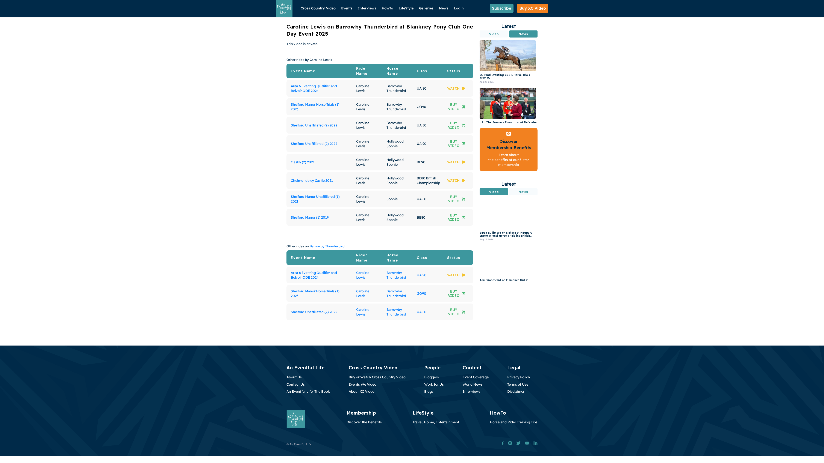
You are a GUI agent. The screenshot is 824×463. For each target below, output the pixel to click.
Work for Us (434, 384)
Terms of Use (517, 384)
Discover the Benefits (364, 422)
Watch (453, 88)
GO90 (421, 293)
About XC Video (361, 391)
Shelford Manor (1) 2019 (310, 217)
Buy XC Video (532, 8)
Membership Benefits (508, 147)
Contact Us (295, 384)
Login (459, 8)
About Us (294, 377)
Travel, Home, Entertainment (436, 422)
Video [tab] (494, 34)
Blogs (428, 391)
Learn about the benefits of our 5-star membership (508, 160)
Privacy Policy (518, 377)
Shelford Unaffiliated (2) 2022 (314, 125)
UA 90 (421, 275)
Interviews (367, 8)
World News (473, 384)
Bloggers (431, 377)
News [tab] (523, 34)
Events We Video (362, 384)
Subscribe (501, 8)
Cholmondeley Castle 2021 (312, 180)
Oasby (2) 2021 (303, 162)
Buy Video (453, 106)
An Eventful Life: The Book (308, 391)
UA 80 (421, 312)
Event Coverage (476, 377)
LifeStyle (406, 8)
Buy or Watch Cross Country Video (377, 377)
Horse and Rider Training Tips (514, 422)
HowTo (387, 8)
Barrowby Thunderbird (327, 246)
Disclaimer (515, 391)
